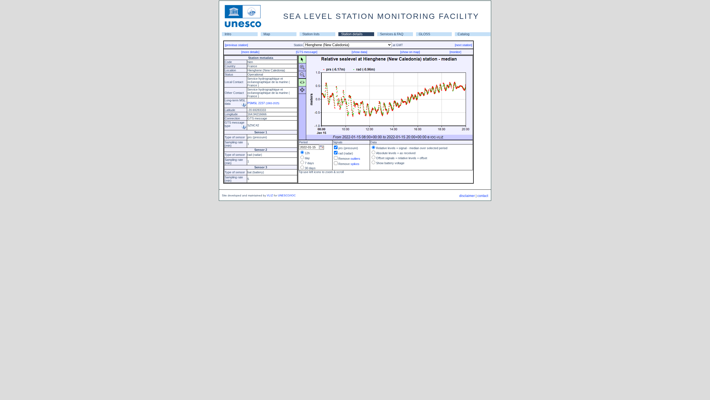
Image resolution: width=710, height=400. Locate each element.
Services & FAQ (391, 34)
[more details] (250, 52)
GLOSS (424, 34)
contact (482, 196)
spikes (355, 164)
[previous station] (236, 45)
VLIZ (270, 195)
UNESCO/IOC (287, 195)
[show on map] (410, 52)
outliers (355, 158)
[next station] (463, 45)
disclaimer (467, 196)
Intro (228, 34)
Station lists (311, 34)
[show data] (359, 52)
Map (266, 34)
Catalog (464, 34)
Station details (351, 34)
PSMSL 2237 (263, 103)
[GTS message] (306, 52)
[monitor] (455, 52)
